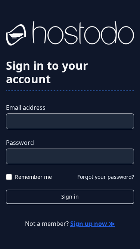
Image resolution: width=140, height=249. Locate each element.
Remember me (33, 176)
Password (20, 142)
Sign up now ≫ (92, 224)
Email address (26, 107)
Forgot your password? (105, 176)
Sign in (70, 196)
